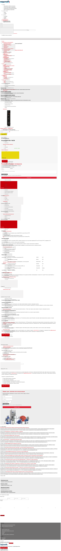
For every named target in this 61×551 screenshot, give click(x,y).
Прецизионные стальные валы (9, 306)
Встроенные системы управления (6, 51)
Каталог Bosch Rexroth (18, 43)
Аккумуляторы (5, 54)
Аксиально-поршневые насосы (9, 77)
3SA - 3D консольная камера (9, 336)
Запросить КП (5, 20)
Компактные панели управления (8, 68)
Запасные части (7, 348)
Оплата (5, 12)
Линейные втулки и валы (6, 289)
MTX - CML (6, 239)
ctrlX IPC (5, 65)
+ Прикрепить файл (4, 174)
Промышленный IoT (6, 57)
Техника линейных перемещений (6, 47)
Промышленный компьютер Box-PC (7, 73)
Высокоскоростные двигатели (9, 162)
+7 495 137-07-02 (6, 21)
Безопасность (6, 204)
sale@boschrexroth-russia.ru (7, 21)
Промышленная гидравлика (7, 52)
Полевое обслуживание (8, 351)
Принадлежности (6, 71)
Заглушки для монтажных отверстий (10, 249)
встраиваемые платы (6, 66)
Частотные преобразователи (7, 231)
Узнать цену (4, 157)
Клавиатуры (5, 68)
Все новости (4, 426)
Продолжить (2, 515)
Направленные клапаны (8, 64)
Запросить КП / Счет (4, 219)
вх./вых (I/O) (5, 52)
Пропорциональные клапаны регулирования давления (9, 102)
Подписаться (11, 543)
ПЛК (4, 53)
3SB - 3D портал (7, 337)
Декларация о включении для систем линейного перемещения (10, 265)
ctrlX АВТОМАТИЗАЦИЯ (7, 49)
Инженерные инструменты (8, 273)
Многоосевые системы (6, 329)
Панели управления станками (8, 69)
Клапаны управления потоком (9, 62)
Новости (5, 18)
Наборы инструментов (8, 179)
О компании (5, 16)
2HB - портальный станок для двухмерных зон (9, 333)
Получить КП (29, 177)
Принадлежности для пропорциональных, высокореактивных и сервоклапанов (10, 98)
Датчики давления (7, 67)
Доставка (5, 13)
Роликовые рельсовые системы (9, 317)
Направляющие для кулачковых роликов (10, 313)
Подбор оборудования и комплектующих (9, 7)
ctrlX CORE (6, 133)
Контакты (5, 17)
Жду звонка (4, 134)
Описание (2, 187)
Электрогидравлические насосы (9, 87)
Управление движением (7, 60)
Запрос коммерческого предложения (9, 9)
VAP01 (4, 81)
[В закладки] (19, 109)
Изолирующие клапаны (8, 59)
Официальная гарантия (4, 211)
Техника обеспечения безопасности (6, 59)
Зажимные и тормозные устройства (10, 251)
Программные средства (8, 181)
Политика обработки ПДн (18, 175)
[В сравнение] (6, 109)
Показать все (6, 212)
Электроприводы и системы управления (9, 129)
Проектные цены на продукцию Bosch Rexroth (10, 8)
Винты (5, 248)
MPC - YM (6, 229)
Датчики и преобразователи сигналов (8, 65)
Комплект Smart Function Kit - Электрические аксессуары (8, 254)
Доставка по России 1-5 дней (5, 203)
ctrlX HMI (5, 64)
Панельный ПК (6, 70)
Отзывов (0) (3, 195)
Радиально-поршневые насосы (9, 81)
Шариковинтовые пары (8, 287)
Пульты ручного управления (7, 74)
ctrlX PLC (6, 141)
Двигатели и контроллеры (8, 325)
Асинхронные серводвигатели (9, 161)
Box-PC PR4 (5, 77)
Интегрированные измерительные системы (9, 276)
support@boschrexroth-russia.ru (9, 359)
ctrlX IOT (6, 137)
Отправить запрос (17, 407)
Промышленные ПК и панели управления (8, 56)
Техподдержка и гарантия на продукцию (8, 530)
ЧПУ (4, 62)
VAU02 (5, 82)
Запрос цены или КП (5, 334)
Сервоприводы (6, 58)
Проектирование (6, 54)
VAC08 (5, 80)
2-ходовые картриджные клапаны (9, 58)
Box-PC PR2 (5, 76)
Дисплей (6, 188)
